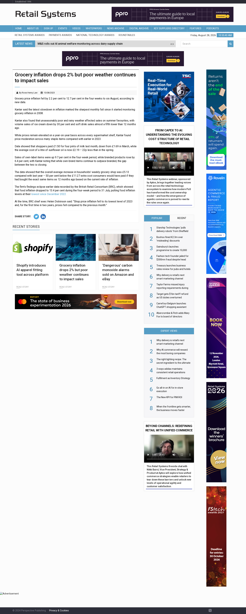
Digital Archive (139, 28)
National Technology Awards (95, 35)
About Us (33, 28)
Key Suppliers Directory (169, 28)
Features (195, 28)
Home (18, 28)
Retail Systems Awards (30, 35)
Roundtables (127, 35)
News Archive (115, 28)
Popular (157, 218)
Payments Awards (60, 35)
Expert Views (169, 331)
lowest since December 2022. (48, 194)
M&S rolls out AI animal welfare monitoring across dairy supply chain (80, 43)
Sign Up (48, 28)
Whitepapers (94, 28)
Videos (76, 28)
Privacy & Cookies (59, 610)
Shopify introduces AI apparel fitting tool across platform (32, 270)
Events (62, 28)
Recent (181, 218)
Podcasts (213, 28)
